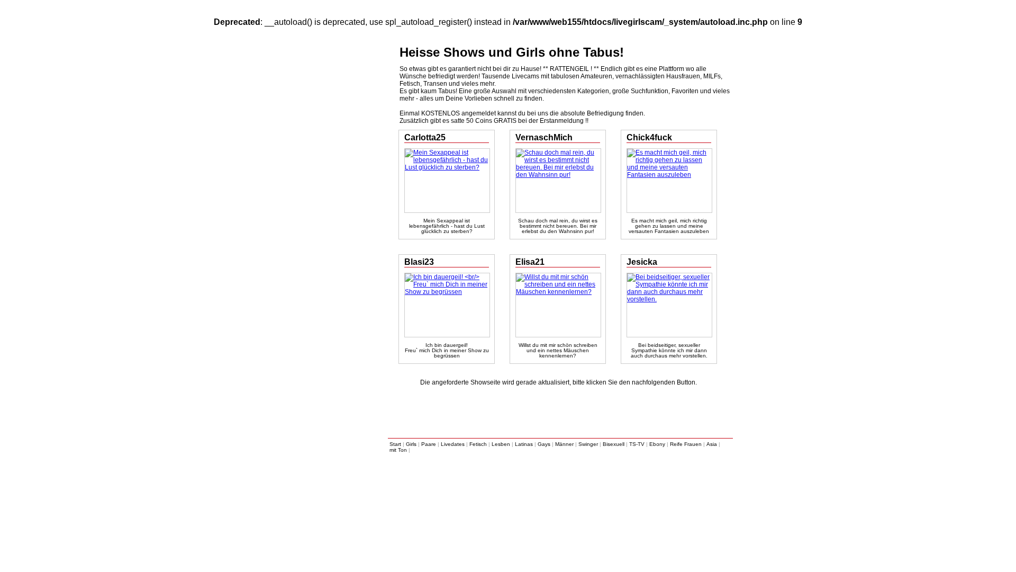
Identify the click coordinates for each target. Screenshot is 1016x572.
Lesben (501, 444)
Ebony (657, 444)
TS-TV (637, 444)
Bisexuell (613, 444)
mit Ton (398, 450)
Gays (544, 444)
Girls (411, 444)
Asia (711, 444)
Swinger (588, 444)
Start (395, 444)
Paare (428, 444)
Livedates (453, 444)
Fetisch (478, 444)
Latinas (524, 444)
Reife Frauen (686, 444)
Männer (564, 444)
